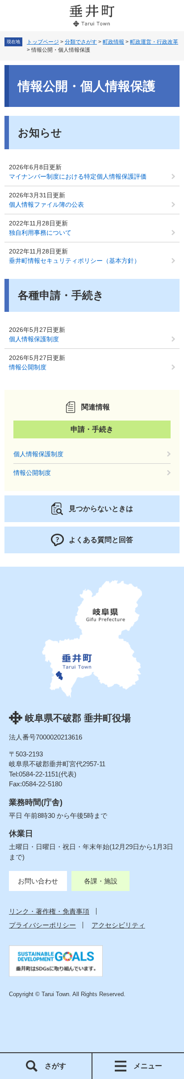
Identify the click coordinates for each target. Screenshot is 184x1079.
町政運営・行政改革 (154, 42)
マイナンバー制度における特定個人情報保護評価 (77, 176)
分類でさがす (81, 42)
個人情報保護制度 (34, 339)
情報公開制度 (27, 367)
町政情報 (113, 42)
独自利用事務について (40, 232)
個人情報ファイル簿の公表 (46, 204)
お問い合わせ (38, 881)
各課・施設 (100, 881)
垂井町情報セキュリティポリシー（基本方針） (74, 260)
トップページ (43, 42)
